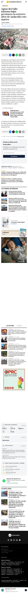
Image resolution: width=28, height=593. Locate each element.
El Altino (17, 563)
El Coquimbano (17, 569)
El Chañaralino (11, 562)
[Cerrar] (26, 590)
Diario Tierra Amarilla (10, 563)
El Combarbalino (10, 573)
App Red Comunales (15, 581)
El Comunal (3, 569)
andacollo (4, 167)
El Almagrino (4, 562)
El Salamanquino (9, 574)
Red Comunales (5, 22)
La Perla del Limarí (18, 571)
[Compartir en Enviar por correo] (20, 55)
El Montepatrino (9, 571)
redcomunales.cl (4, 549)
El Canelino (17, 573)
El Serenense (9, 569)
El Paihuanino (9, 570)
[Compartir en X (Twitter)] (13, 55)
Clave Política (15, 580)
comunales (21, 167)
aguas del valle (18, 166)
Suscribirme (14, 156)
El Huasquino (10, 564)
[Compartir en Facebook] (10, 55)
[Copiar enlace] (23, 55)
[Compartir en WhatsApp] (16, 55)
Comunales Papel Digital (6, 580)
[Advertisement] (14, 278)
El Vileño (16, 574)
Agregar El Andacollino (7, 26)
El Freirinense (16, 564)
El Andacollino (16, 570)
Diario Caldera (18, 562)
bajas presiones (13, 167)
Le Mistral (21, 580)
